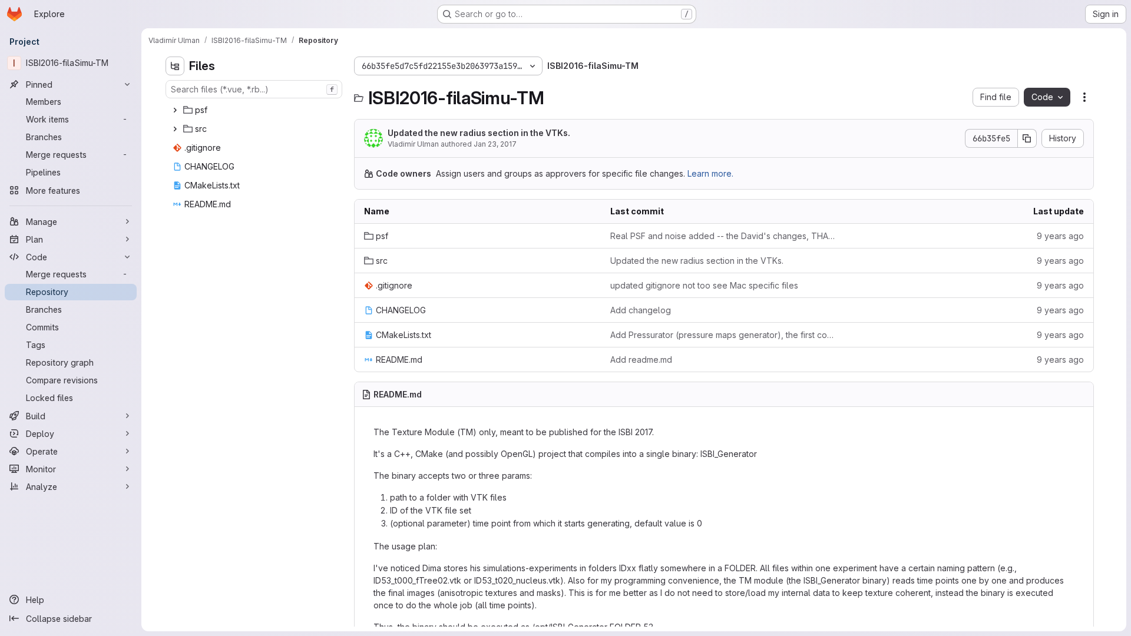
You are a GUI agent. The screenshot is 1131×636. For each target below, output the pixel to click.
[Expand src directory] (175, 129)
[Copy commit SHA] (1027, 138)
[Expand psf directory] (175, 110)
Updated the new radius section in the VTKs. (479, 133)
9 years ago (1060, 236)
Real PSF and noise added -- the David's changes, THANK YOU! (724, 236)
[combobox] (254, 89)
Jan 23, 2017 (495, 144)
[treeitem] (255, 110)
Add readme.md (641, 360)
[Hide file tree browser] (175, 66)
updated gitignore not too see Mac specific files (704, 285)
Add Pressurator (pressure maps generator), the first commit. (724, 335)
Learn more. (710, 173)
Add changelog (640, 310)
